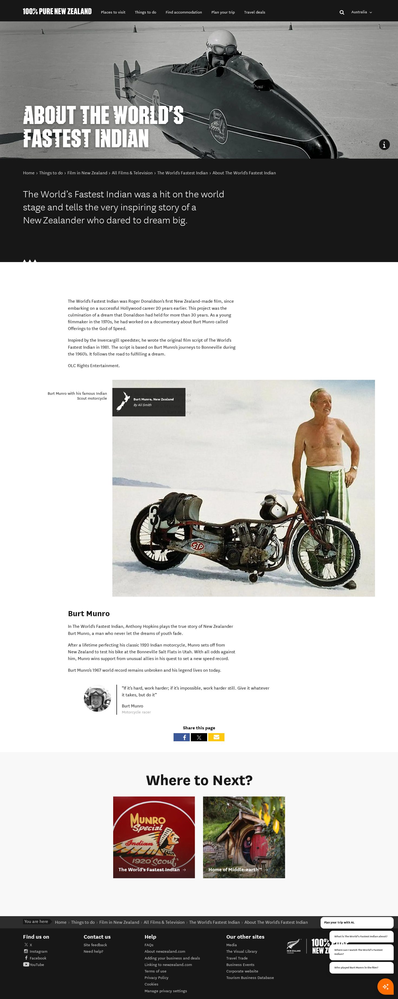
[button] (113, 12)
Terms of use (156, 971)
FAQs (149, 945)
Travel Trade (237, 958)
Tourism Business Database (250, 977)
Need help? (93, 951)
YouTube (37, 964)
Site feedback (95, 945)
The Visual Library (241, 951)
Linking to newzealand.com (168, 964)
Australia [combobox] (359, 12)
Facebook (38, 958)
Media (231, 945)
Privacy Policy (156, 977)
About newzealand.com (165, 951)
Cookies (151, 984)
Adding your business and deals (172, 958)
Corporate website (242, 971)
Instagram (38, 951)
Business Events (240, 964)
